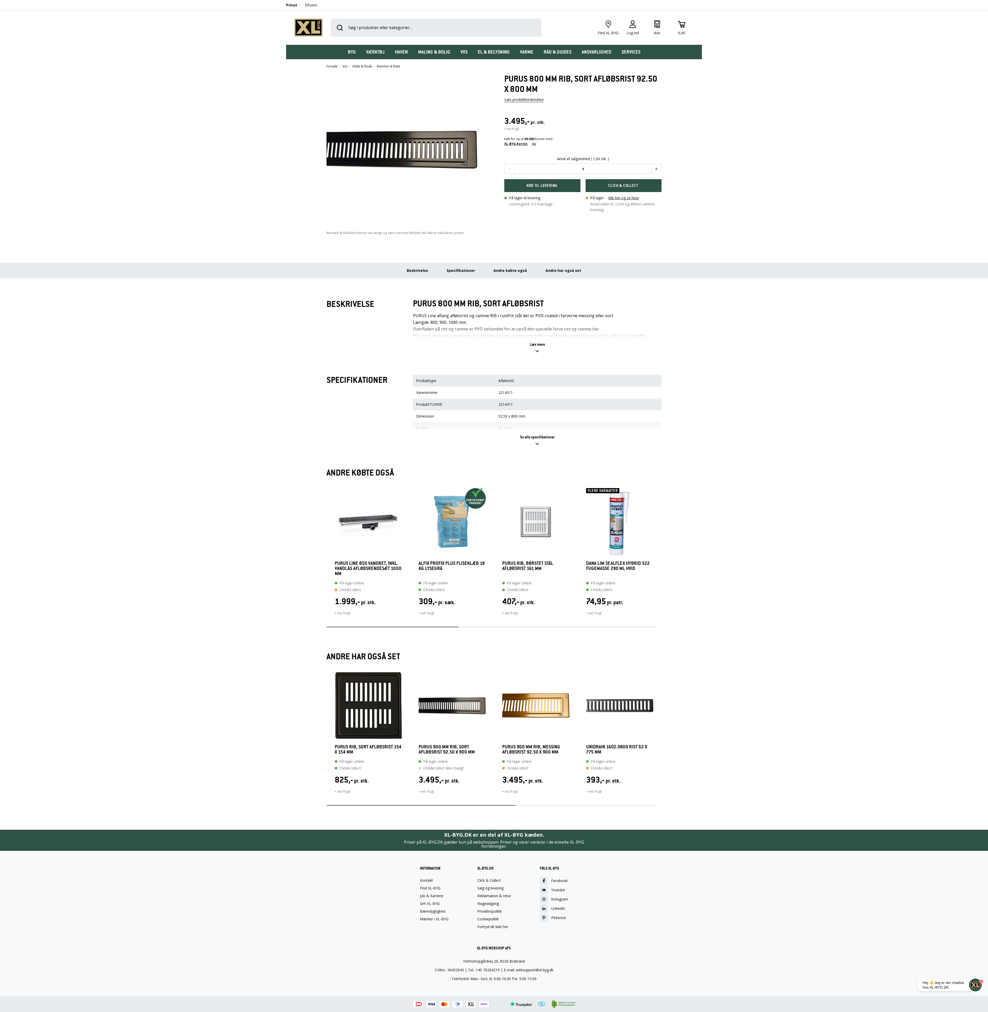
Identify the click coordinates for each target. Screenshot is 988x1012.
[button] (405, 147)
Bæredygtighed (432, 911)
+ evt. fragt (342, 613)
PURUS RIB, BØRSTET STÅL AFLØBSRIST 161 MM (527, 566)
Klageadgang (488, 903)
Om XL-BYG (430, 903)
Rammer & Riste (388, 66)
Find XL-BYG (430, 888)
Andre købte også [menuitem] (510, 270)
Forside (332, 66)
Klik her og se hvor (623, 197)
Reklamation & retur (494, 896)
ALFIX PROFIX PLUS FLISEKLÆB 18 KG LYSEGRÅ (452, 566)
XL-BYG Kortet (516, 144)
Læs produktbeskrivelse (524, 99)
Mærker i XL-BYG (434, 919)
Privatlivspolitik (489, 911)
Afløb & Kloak (362, 66)
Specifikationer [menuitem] (461, 270)
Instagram (559, 899)
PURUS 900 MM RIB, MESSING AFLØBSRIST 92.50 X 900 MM (531, 749)
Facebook (559, 880)
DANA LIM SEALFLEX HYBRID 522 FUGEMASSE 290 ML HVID (618, 566)
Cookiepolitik (488, 919)
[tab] (352, 52)
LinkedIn (558, 908)
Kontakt (426, 880)
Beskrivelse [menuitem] (417, 270)
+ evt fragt (511, 129)
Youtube (558, 889)
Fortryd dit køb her (492, 927)
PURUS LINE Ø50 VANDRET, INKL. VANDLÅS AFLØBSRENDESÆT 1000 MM (368, 568)
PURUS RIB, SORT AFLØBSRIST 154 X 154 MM (368, 749)
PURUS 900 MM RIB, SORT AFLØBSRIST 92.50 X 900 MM (447, 749)
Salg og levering (490, 888)
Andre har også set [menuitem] (563, 270)
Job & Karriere (431, 896)
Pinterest (558, 917)
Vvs (344, 66)
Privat (291, 5)
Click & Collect (489, 880)
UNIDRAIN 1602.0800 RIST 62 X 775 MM (616, 749)
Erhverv (311, 5)
